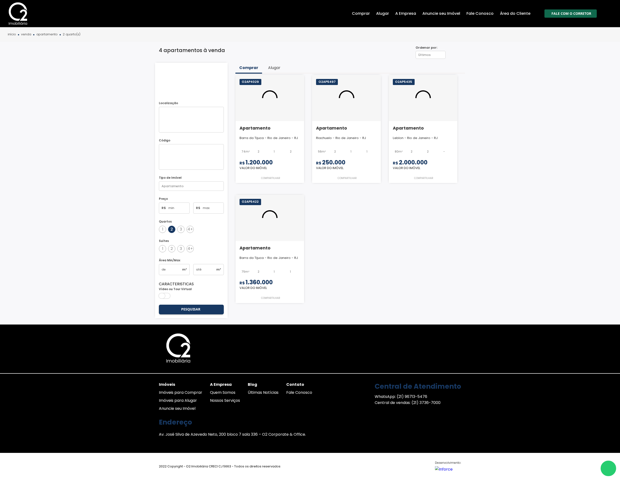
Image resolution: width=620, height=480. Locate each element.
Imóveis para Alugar (178, 400)
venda (26, 34)
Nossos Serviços (225, 400)
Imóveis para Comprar (180, 392)
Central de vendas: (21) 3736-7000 (408, 402)
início (12, 34)
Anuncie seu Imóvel (177, 408)
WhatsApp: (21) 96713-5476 (401, 396)
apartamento (47, 34)
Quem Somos (222, 392)
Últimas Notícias (263, 392)
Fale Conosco (299, 392)
